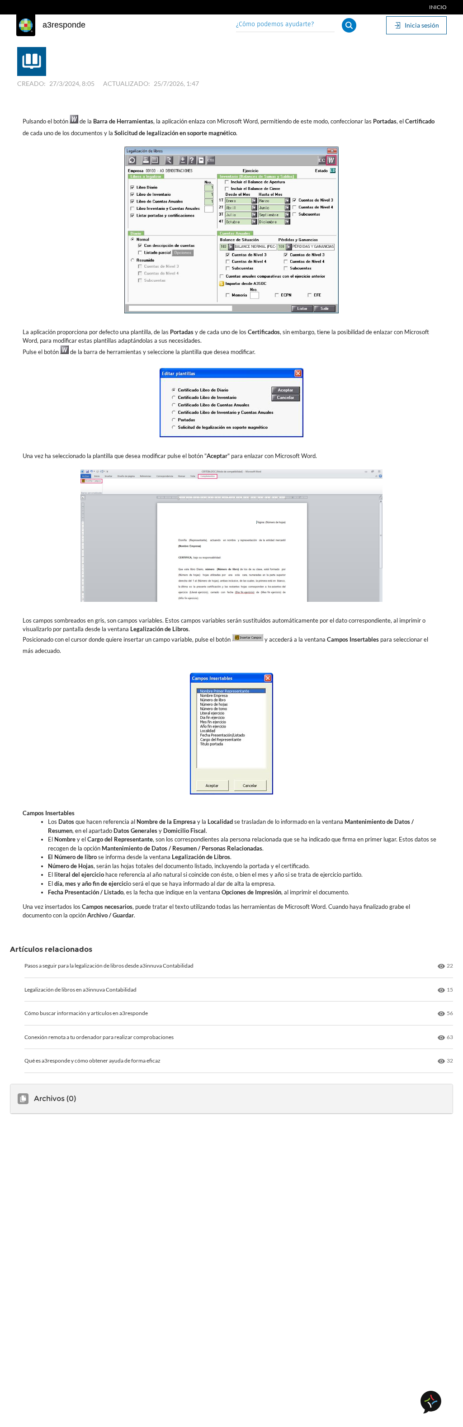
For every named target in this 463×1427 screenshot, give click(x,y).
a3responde (64, 24)
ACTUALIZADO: (126, 83)
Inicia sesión (422, 25)
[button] (349, 25)
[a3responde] (26, 25)
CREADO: (31, 83)
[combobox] (285, 25)
